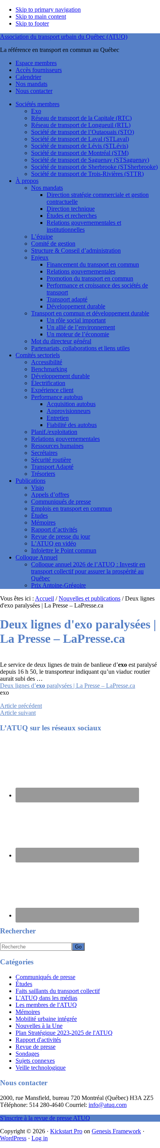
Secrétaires (44, 452)
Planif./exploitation (54, 432)
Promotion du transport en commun (90, 278)
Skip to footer (32, 23)
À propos (27, 180)
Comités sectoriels (38, 355)
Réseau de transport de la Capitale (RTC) (81, 118)
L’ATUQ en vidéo (53, 543)
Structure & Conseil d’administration (76, 250)
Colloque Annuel (36, 557)
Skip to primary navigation (48, 9)
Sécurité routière (51, 459)
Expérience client (52, 390)
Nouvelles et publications (89, 598)
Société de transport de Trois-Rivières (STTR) (87, 173)
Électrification (48, 383)
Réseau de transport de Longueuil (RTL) (80, 125)
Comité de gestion (53, 243)
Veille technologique (41, 1067)
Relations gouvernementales (81, 271)
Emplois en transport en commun (71, 508)
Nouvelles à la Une (39, 1025)
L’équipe (42, 236)
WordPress (13, 1138)
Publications (30, 480)
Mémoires (43, 522)
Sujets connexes (35, 1060)
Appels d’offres (50, 494)
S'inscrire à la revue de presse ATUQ (45, 1118)
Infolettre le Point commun (63, 550)
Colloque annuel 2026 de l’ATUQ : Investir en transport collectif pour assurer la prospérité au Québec (88, 571)
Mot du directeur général (61, 341)
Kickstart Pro (66, 1131)
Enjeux (40, 257)
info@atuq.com (108, 1105)
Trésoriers (43, 473)
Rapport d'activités (38, 1039)
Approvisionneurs (68, 411)
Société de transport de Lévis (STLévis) (79, 146)
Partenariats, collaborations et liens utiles (80, 348)
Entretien (58, 418)
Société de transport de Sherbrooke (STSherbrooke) (94, 167)
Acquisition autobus (71, 404)
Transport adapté (67, 299)
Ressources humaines (57, 445)
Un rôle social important (76, 320)
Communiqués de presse (61, 501)
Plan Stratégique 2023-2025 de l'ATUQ (64, 1032)
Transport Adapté (52, 466)
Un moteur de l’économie (78, 334)
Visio (37, 487)
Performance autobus (57, 397)
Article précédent (21, 705)
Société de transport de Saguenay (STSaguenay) (90, 160)
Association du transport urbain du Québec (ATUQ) (63, 36)
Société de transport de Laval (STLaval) (80, 139)
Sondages (27, 1053)
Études (39, 515)
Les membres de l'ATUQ (46, 1005)
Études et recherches (72, 215)
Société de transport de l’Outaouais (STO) (82, 132)
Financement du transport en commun (93, 264)
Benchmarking (49, 369)
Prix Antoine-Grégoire (58, 585)
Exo (36, 111)
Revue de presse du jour (60, 536)
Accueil (44, 598)
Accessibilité (46, 362)
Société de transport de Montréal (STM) (80, 153)
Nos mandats (47, 187)
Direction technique (71, 208)
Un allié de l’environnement (81, 327)
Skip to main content (41, 16)
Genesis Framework (116, 1131)
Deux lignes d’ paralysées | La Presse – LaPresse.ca (67, 685)
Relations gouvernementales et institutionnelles (84, 226)
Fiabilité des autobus (72, 425)
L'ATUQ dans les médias (46, 998)
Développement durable (76, 306)
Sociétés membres (37, 104)
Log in (39, 1138)
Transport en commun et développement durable (90, 313)
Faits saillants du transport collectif (58, 991)
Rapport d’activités (54, 529)
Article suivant (18, 712)
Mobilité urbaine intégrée (46, 1018)
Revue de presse (36, 1046)
